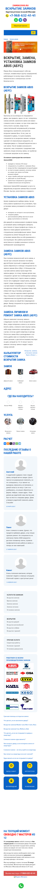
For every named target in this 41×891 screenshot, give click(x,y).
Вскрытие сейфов (13, 628)
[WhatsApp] (16, 443)
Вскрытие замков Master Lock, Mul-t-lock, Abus (20, 725)
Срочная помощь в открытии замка (16, 716)
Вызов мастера (20, 873)
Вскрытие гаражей (13, 631)
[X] (11, 443)
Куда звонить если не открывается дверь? (18, 758)
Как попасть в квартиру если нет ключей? (18, 754)
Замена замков (12, 604)
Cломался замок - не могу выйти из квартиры (20, 750)
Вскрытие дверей (13, 622)
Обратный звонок (20, 26)
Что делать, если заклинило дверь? (16, 720)
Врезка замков (12, 601)
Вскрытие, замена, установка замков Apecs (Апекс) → (31, 353)
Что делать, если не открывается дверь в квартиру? (18, 734)
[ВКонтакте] (5, 443)
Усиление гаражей (13, 646)
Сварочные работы (13, 643)
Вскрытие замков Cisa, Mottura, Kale (16, 729)
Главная (6, 39)
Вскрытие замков (13, 598)
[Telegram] (19, 443)
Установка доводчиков (15, 649)
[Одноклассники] (8, 443)
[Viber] (14, 443)
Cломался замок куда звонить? (14, 739)
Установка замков (13, 610)
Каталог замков (14, 39)
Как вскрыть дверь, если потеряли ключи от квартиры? (19, 745)
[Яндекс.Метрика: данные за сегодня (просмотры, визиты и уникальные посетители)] (20, 877)
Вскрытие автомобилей (15, 625)
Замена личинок (12, 607)
